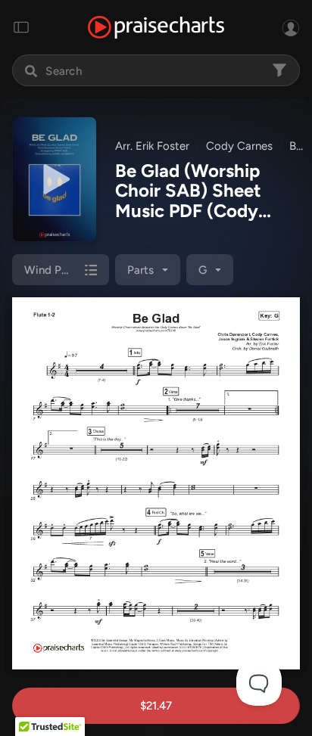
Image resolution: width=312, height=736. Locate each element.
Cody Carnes (239, 146)
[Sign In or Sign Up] (291, 27)
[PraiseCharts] (156, 27)
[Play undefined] (54, 179)
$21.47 (156, 706)
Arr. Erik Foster (152, 146)
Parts (140, 270)
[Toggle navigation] (21, 27)
